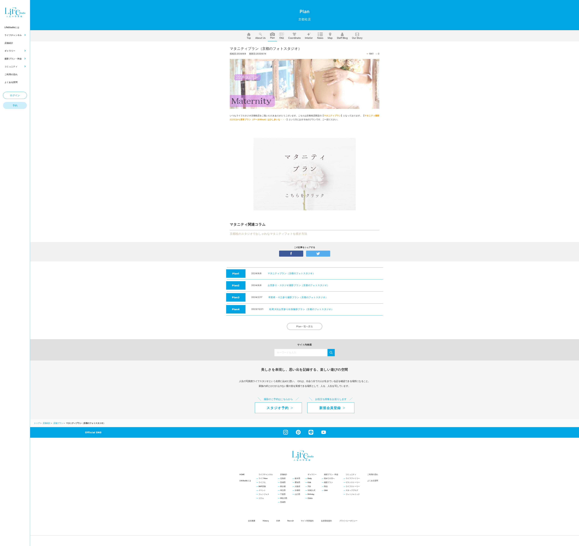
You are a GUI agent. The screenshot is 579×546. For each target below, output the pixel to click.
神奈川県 (283, 498)
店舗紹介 (283, 474)
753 (309, 486)
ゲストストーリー (353, 482)
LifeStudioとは (245, 481)
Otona (310, 498)
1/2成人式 (311, 490)
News (320, 37)
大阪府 (297, 486)
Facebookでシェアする (291, 254)
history (266, 520)
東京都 (282, 486)
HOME (242, 474)
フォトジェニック (353, 494)
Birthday (311, 494)
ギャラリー (312, 474)
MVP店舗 (262, 486)
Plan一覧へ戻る (304, 326)
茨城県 (282, 502)
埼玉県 (282, 490)
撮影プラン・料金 (331, 474)
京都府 (297, 490)
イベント (262, 490)
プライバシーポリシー (348, 520)
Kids (309, 482)
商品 (325, 486)
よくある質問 (372, 481)
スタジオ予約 (278, 408)
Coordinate (294, 37)
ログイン (15, 95)
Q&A (326, 490)
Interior (309, 37)
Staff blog (342, 37)
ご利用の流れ (372, 474)
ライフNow (263, 478)
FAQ (281, 37)
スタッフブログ (352, 490)
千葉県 (282, 494)
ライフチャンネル (266, 474)
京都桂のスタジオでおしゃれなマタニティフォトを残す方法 (268, 233)
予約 (15, 105)
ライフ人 (262, 482)
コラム (261, 498)
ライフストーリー (353, 486)
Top (249, 37)
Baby (310, 478)
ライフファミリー (353, 478)
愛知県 (297, 482)
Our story (357, 37)
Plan (272, 37)
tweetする (318, 254)
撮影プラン (328, 482)
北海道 (282, 478)
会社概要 (251, 520)
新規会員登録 (330, 408)
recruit (290, 520)
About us (260, 37)
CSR (278, 520)
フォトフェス (264, 494)
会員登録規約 (326, 520)
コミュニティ (351, 474)
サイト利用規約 (307, 520)
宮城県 (282, 482)
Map (330, 37)
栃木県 (297, 478)
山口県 (297, 494)
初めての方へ (329, 478)
